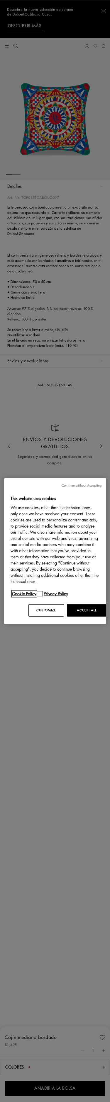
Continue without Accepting (81, 485)
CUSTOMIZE (46, 610)
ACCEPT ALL (86, 610)
